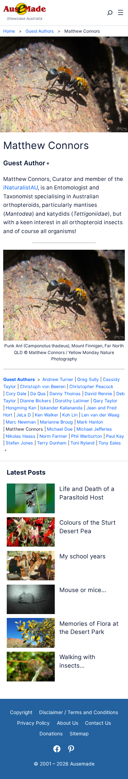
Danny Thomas (65, 393)
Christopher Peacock (91, 386)
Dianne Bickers (35, 400)
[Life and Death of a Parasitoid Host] (31, 500)
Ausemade (82, 764)
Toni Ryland (82, 443)
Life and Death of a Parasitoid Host (86, 493)
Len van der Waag (100, 415)
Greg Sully (88, 379)
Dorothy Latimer (72, 400)
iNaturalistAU (20, 187)
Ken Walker (46, 415)
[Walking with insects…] (31, 668)
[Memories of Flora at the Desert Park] (31, 634)
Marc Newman (21, 422)
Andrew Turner (57, 379)
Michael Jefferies (94, 429)
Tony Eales (109, 443)
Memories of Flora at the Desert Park (88, 628)
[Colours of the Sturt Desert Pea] (31, 533)
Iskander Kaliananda (61, 407)
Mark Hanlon (90, 422)
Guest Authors (19, 379)
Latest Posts (26, 472)
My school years (82, 556)
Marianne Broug (56, 422)
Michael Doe (60, 429)
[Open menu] (120, 12)
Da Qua (38, 393)
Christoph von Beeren (42, 386)
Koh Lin (70, 415)
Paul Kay (115, 436)
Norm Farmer (53, 436)
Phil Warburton (86, 436)
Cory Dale (16, 393)
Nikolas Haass (21, 436)
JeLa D (23, 415)
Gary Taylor (105, 400)
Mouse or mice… (82, 589)
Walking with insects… (77, 661)
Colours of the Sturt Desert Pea (87, 527)
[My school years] (31, 567)
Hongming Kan (21, 407)
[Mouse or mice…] (31, 601)
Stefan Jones (19, 443)
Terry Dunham (51, 443)
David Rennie (98, 393)
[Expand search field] (109, 12)
